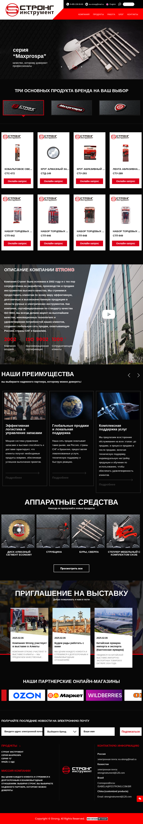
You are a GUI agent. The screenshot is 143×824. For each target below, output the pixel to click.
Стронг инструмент (12, 752)
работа (111, 14)
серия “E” (6, 758)
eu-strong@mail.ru (96, 4)
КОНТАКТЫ (132, 14)
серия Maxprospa (11, 755)
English (113, 4)
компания (84, 14)
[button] (61, 66)
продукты (98, 14)
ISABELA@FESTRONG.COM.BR (114, 786)
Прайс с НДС (8, 762)
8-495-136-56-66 (76, 4)
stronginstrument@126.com (111, 773)
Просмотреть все (71, 568)
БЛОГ (121, 14)
